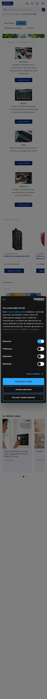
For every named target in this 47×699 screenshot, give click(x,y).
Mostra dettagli (33, 374)
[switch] (40, 349)
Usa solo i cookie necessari (23, 397)
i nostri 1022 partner (17, 312)
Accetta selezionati (23, 389)
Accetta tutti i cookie (23, 381)
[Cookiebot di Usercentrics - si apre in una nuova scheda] (33, 299)
